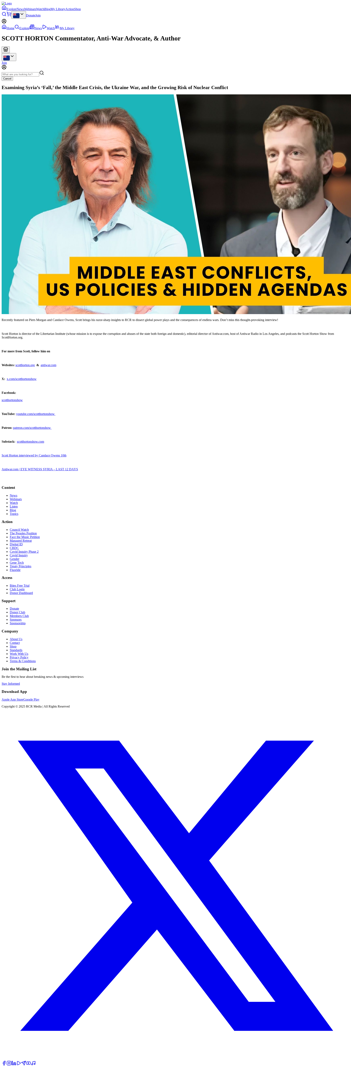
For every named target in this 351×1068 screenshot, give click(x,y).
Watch (40, 9)
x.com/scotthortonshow (22, 379)
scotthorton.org (25, 365)
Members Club (19, 616)
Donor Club (17, 612)
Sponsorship (18, 623)
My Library (58, 9)
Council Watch (19, 529)
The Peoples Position (23, 533)
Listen (14, 506)
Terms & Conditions (23, 661)
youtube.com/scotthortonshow (35, 414)
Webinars (30, 9)
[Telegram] (23, 1064)
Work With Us (19, 653)
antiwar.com (48, 365)
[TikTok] (33, 1064)
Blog (47, 9)
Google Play (31, 699)
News (20, 9)
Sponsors (16, 619)
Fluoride (15, 570)
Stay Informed (11, 683)
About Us (16, 639)
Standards (16, 650)
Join (38, 15)
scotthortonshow (12, 400)
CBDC (14, 548)
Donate (30, 15)
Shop (77, 9)
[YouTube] (28, 1064)
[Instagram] (8, 1064)
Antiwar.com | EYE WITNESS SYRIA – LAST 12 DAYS (40, 469)
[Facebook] (4, 1064)
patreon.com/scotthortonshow (32, 427)
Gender (14, 559)
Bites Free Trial (19, 585)
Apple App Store (12, 699)
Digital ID (16, 544)
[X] (175, 1058)
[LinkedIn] (13, 1064)
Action (69, 9)
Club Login (17, 589)
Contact (15, 642)
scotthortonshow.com (30, 441)
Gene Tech (17, 562)
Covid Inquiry (19, 555)
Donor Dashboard (21, 593)
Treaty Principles (20, 566)
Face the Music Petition (25, 537)
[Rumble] (18, 1064)
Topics (14, 513)
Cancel (7, 78)
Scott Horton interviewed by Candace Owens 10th (34, 455)
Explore (11, 9)
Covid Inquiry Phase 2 (24, 551)
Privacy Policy (19, 657)
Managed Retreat (21, 540)
